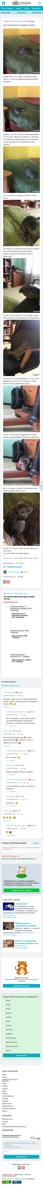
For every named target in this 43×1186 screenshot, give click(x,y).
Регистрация (21, 12)
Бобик (21, 558)
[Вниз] (41, 489)
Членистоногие (7, 1103)
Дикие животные (7, 1106)
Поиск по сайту (37, 12)
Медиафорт (31, 1178)
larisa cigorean (7, 692)
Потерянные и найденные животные (14, 1126)
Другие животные (8, 1096)
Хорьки (4, 1111)
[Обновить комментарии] (41, 486)
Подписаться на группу (21, 890)
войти (7, 859)
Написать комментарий (12, 685)
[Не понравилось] (17, 563)
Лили (11, 558)
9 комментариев (14, 567)
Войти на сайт (5, 12)
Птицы (4, 1083)
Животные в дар (7, 1119)
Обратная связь (7, 1174)
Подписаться (21, 1055)
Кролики (5, 1086)
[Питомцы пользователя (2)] (10, 731)
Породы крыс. (21, 904)
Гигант (16, 558)
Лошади (4, 1093)
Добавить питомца (21, 986)
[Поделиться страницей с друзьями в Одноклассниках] (8, 581)
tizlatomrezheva (18, 21)
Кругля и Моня (33, 558)
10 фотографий (11, 917)
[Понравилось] (23, 563)
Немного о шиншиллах (25, 941)
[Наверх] (41, 482)
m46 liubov (6, 811)
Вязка (4, 1124)
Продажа (5, 1121)
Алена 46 (6, 731)
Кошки (18, 8)
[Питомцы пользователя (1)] (13, 692)
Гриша (25, 558)
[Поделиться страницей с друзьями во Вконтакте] (4, 581)
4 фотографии (11, 935)
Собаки (27, 8)
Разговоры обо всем (8, 1108)
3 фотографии (23, 948)
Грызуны (31, 21)
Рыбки (4, 1091)
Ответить (6, 707)
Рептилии (5, 1098)
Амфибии (5, 1101)
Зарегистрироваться (10, 856)
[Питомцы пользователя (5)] (26, 712)
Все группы (36, 8)
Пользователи (7, 1130)
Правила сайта (18, 1174)
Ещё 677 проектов (10, 602)
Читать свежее (7, 8)
